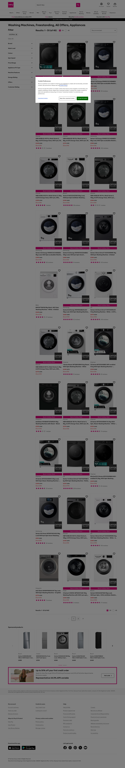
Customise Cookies (43, 98)
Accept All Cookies (82, 98)
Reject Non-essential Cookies (67, 98)
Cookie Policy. (63, 85)
